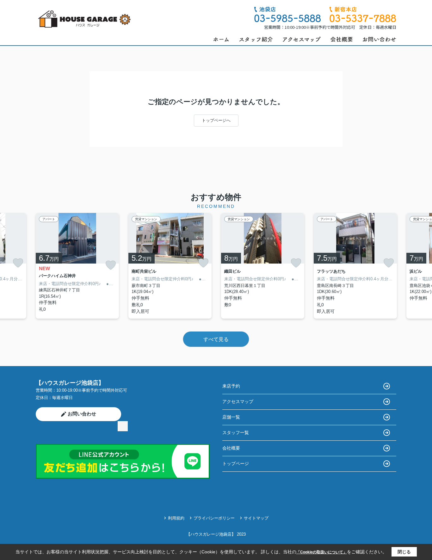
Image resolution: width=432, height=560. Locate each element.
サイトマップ (256, 518)
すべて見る (216, 339)
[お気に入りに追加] (18, 263)
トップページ (235, 463)
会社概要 (231, 448)
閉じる (404, 551)
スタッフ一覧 (235, 432)
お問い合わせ (82, 413)
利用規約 (176, 518)
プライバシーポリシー (214, 518)
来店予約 (231, 386)
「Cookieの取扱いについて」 (321, 552)
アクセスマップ (237, 401)
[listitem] (77, 266)
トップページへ (216, 120)
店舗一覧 (231, 417)
